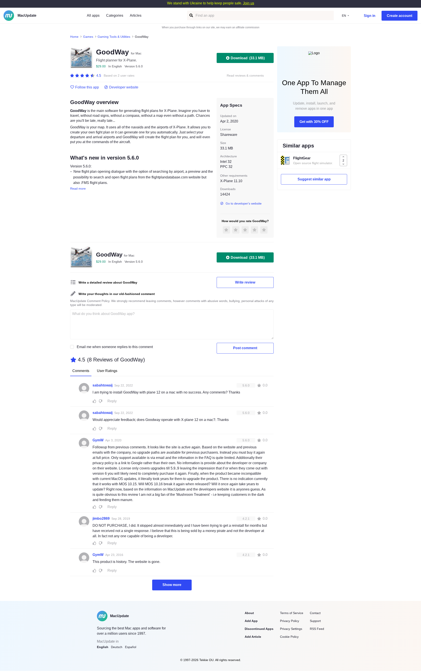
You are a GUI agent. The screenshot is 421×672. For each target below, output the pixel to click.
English (102, 647)
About (249, 613)
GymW (98, 440)
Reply (112, 401)
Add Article (253, 637)
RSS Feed (317, 629)
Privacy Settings (291, 629)
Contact (315, 613)
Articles (135, 15)
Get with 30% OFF (314, 121)
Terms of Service (291, 613)
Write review (245, 282)
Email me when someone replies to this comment (115, 347)
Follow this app (87, 87)
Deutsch (116, 647)
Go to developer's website (244, 203)
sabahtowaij (102, 385)
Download (248, 58)
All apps (93, 15)
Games (88, 37)
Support (315, 621)
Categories (114, 15)
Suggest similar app (314, 179)
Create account (399, 15)
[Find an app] (191, 15)
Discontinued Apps (259, 629)
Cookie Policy (289, 637)
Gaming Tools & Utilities (114, 37)
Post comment (245, 348)
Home (74, 37)
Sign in (369, 15)
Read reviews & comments (245, 75)
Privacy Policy (289, 621)
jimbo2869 (101, 518)
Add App (251, 621)
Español (130, 647)
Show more (171, 584)
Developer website (123, 87)
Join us (248, 3)
